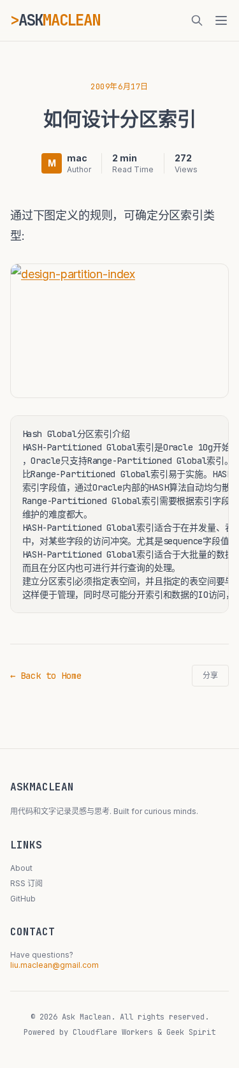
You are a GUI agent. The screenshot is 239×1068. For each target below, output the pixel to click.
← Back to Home (46, 675)
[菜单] (221, 20)
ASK (59, 20)
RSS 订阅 (26, 883)
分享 (210, 676)
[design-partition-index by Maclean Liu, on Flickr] (119, 330)
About (21, 868)
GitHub (23, 898)
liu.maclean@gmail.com (54, 965)
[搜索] (197, 20)
